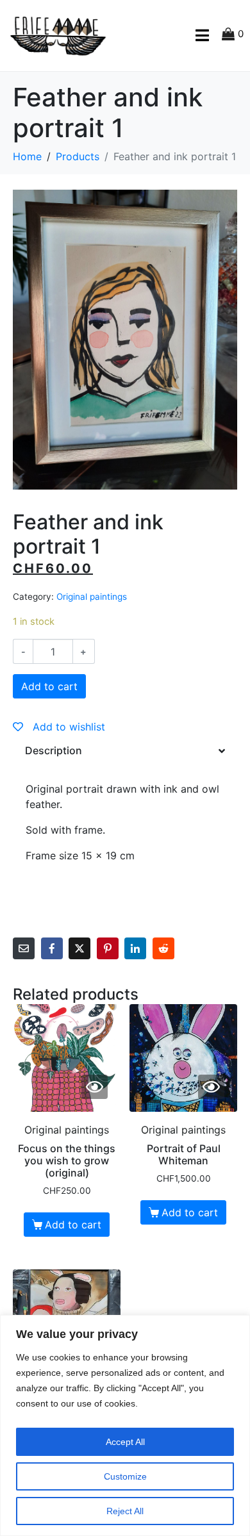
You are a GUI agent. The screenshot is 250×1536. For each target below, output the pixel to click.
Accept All (125, 1442)
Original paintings (91, 596)
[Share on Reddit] (163, 948)
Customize (125, 1476)
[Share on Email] (24, 948)
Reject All (125, 1511)
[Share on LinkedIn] (135, 948)
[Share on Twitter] (79, 948)
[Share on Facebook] (52, 948)
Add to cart (49, 686)
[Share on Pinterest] (108, 948)
